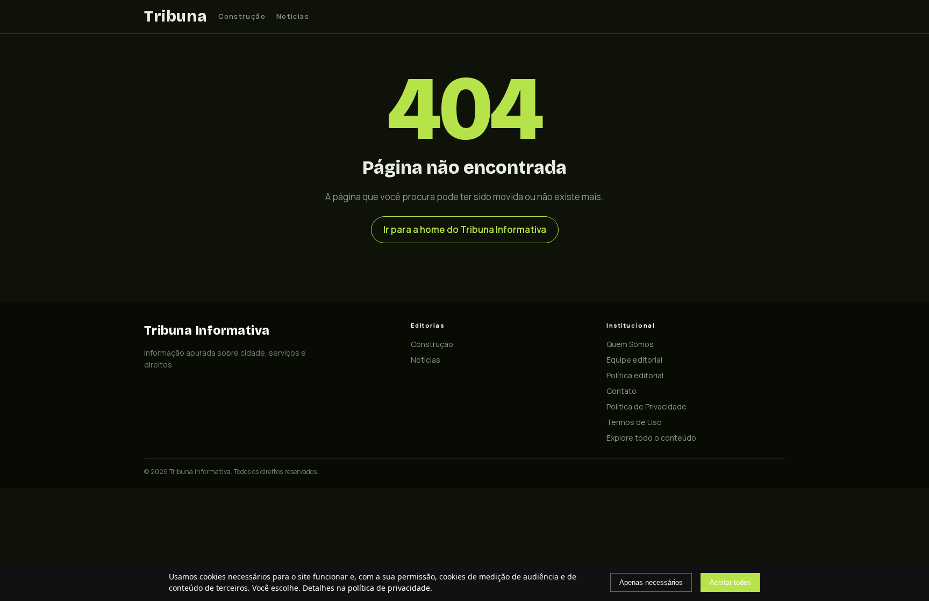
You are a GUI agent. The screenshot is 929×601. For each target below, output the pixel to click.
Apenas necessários (651, 582)
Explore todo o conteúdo (651, 438)
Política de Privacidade (646, 406)
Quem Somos (630, 344)
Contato (621, 391)
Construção (242, 16)
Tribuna (175, 16)
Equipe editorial (634, 360)
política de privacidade (389, 588)
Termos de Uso (634, 422)
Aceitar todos (730, 582)
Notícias (292, 16)
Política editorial (634, 375)
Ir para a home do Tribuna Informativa (464, 229)
